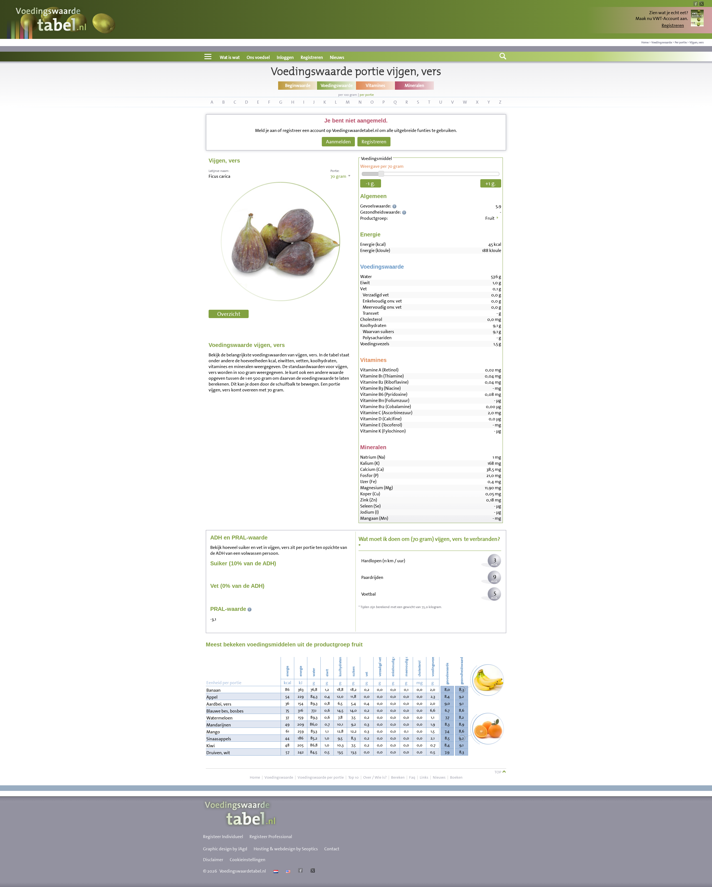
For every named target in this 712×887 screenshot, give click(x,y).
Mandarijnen (218, 725)
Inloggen (285, 57)
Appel (211, 697)
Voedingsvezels (374, 344)
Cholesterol (371, 319)
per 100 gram (347, 95)
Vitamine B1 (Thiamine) (382, 376)
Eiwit (365, 283)
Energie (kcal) (373, 244)
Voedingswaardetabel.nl (242, 871)
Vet (363, 289)
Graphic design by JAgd (225, 849)
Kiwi (210, 746)
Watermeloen (219, 718)
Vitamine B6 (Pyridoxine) (383, 394)
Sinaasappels (218, 739)
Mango (213, 732)
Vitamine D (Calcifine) (381, 419)
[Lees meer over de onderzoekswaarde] (395, 206)
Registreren (673, 25)
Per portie (681, 42)
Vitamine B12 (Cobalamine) (385, 406)
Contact (331, 849)
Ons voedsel (258, 57)
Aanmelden (338, 141)
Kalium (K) (370, 463)
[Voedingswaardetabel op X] (312, 871)
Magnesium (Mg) (376, 488)
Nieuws (337, 57)
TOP (498, 771)
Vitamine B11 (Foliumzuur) (384, 400)
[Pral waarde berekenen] (249, 609)
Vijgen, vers (696, 42)
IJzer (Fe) (368, 481)
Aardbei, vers (218, 704)
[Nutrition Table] (287, 871)
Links (424, 777)
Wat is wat (230, 57)
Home (645, 42)
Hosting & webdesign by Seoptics (286, 849)
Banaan (213, 690)
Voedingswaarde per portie (321, 777)
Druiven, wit (218, 753)
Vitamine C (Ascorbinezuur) (386, 413)
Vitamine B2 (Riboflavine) (384, 382)
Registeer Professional (270, 836)
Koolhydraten (373, 325)
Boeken (456, 777)
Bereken (398, 777)
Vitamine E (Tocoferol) (381, 425)
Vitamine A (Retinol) (379, 370)
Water (366, 276)
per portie (367, 95)
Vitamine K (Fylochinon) (383, 431)
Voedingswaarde (661, 42)
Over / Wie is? (375, 777)
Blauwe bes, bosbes (225, 711)
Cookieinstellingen (247, 860)
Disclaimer (213, 860)
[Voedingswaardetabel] (51, 20)
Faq (412, 777)
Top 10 (353, 777)
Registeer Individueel (223, 836)
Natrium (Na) (372, 457)
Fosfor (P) (369, 475)
